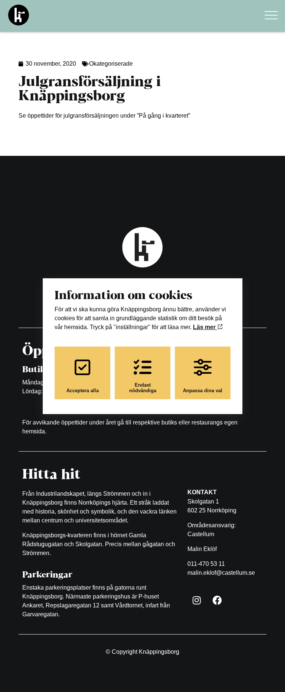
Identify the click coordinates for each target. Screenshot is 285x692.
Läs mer (205, 327)
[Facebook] (217, 600)
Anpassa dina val (202, 390)
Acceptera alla (82, 390)
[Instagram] (196, 600)
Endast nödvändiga (142, 387)
